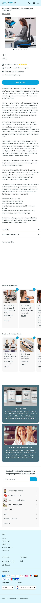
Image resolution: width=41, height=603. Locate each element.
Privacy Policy (6, 541)
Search (4, 538)
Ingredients (6, 229)
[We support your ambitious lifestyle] (20, 435)
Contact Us (5, 550)
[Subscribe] (33, 479)
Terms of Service (7, 547)
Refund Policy (6, 544)
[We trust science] (20, 396)
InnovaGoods (6, 14)
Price (3, 55)
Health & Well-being (15, 334)
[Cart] (33, 3)
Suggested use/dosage (10, 234)
